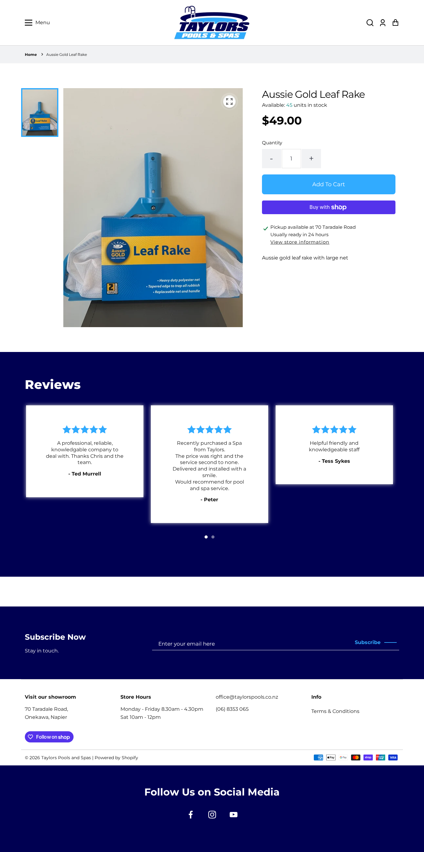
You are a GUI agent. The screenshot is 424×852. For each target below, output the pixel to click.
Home (31, 54)
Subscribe (368, 642)
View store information (299, 242)
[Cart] (395, 23)
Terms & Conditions (335, 711)
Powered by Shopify (116, 757)
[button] (370, 23)
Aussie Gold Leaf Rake (66, 54)
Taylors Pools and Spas (66, 757)
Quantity (272, 143)
